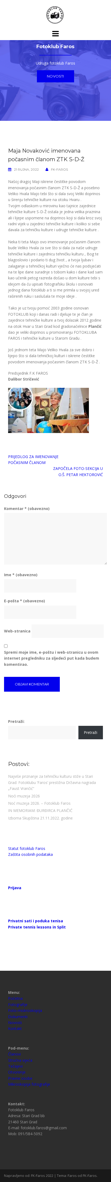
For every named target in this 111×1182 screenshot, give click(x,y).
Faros (72, 1175)
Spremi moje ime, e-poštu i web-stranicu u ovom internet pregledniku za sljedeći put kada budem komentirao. (51, 658)
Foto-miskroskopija (25, 1010)
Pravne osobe (20, 1078)
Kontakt (15, 1028)
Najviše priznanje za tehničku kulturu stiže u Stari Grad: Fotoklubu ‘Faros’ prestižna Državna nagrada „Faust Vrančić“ (52, 782)
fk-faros (59, 169)
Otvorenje (17, 1072)
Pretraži (90, 732)
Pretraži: (16, 721)
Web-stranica (17, 631)
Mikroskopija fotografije (29, 1084)
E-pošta (24, 600)
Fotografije (17, 1004)
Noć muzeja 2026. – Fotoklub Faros (39, 803)
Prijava (14, 887)
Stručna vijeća (20, 1060)
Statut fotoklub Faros (26, 848)
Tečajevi (15, 1066)
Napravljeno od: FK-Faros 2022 (28, 1175)
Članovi (14, 1054)
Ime (20, 574)
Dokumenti (17, 1016)
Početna (15, 998)
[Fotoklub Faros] (55, 14)
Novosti (55, 76)
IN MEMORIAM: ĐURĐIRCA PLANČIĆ (40, 810)
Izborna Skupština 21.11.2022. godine (40, 818)
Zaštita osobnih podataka (30, 854)
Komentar (27, 508)
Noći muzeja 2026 (24, 795)
